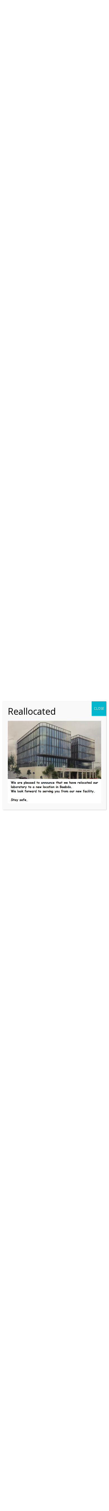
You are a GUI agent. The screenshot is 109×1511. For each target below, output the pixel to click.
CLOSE (99, 708)
